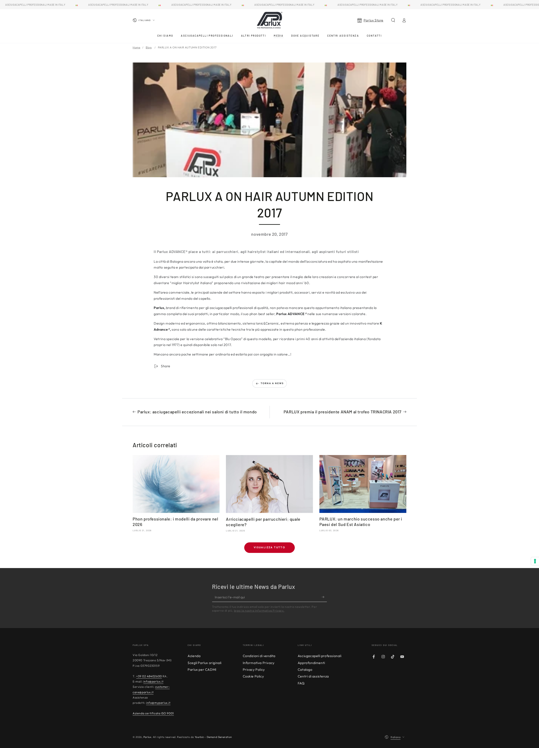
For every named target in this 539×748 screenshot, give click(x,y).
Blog (149, 47)
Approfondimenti (311, 663)
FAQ (301, 683)
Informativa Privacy (259, 663)
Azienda (194, 656)
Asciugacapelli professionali (320, 656)
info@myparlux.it (158, 703)
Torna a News (272, 383)
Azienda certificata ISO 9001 (153, 713)
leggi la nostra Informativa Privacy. (259, 610)
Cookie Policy (253, 676)
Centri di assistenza (313, 676)
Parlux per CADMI (202, 669)
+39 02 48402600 (149, 676)
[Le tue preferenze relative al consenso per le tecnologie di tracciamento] (535, 561)
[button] (393, 20)
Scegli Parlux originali (204, 663)
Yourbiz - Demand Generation (213, 737)
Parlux (147, 737)
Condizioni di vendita (259, 656)
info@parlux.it (153, 681)
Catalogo (305, 669)
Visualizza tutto (269, 547)
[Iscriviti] (324, 597)
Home (136, 47)
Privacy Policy (254, 669)
